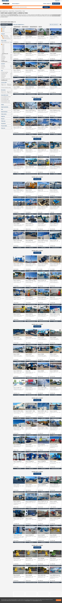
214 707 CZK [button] (52, 540)
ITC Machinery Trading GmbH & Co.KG (43, 508)
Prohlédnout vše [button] (5, 53)
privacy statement (35, 600)
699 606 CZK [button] (16, 92)
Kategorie (3, 33)
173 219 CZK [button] (28, 302)
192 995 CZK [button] (52, 466)
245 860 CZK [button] (40, 172)
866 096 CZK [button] (28, 416)
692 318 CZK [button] (52, 359)
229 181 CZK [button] (28, 92)
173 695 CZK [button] (52, 416)
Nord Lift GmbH (31, 525)
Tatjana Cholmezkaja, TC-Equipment (55, 451)
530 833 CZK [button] (52, 393)
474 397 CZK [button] (28, 155)
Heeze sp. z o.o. (55, 197)
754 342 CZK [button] (28, 132)
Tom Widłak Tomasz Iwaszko (31, 230)
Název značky (3, 40)
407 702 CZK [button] (16, 540)
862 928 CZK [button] (28, 450)
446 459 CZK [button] (52, 342)
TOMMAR (55, 394)
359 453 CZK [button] (52, 376)
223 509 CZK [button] (16, 245)
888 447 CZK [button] (52, 115)
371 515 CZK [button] (16, 466)
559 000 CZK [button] (52, 58)
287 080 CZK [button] (16, 580)
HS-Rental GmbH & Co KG (55, 582)
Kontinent (3, 63)
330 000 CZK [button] (52, 42)
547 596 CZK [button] (16, 359)
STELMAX (43, 213)
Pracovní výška (4, 125)
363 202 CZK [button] (52, 132)
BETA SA (19, 117)
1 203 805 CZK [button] (16, 523)
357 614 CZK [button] (16, 342)
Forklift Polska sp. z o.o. (19, 287)
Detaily (2, 104)
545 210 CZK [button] (28, 42)
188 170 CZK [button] (28, 342)
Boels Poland (43, 117)
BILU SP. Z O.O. (31, 134)
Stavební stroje (5, 11)
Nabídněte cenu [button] (29, 376)
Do (7, 91)
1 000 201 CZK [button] (16, 416)
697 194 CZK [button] (52, 580)
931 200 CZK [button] (52, 433)
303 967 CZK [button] (40, 466)
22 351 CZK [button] (40, 212)
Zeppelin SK (43, 77)
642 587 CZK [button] (52, 172)
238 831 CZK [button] (28, 580)
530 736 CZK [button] (28, 172)
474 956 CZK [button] (16, 212)
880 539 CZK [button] (40, 376)
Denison (19, 394)
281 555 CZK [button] (40, 115)
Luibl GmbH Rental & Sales (19, 525)
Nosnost (2, 118)
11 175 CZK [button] (40, 269)
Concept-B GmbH (19, 451)
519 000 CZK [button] (40, 58)
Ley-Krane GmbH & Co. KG (43, 451)
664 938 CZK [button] (40, 132)
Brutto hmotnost (4, 111)
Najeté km (3, 116)
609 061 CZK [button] (16, 172)
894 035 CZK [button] (16, 433)
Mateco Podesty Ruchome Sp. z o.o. (19, 134)
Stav (2, 109)
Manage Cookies (27, 600)
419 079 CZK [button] (28, 115)
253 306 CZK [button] (40, 450)
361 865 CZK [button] (40, 523)
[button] (6, 24)
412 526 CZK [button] (52, 523)
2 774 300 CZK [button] (53, 92)
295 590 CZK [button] (28, 195)
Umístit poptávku (37, 99)
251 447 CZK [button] (16, 115)
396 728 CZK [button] (52, 229)
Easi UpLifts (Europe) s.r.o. (31, 77)
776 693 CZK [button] (40, 416)
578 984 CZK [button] (16, 132)
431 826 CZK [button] (28, 523)
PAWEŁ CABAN (31, 117)
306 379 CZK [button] (28, 466)
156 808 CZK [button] (16, 376)
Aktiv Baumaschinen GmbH (56, 468)
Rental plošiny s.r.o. (55, 43)
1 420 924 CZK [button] (53, 75)
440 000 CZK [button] (16, 58)
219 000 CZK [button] (16, 42)
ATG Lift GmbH (43, 542)
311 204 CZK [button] (40, 433)
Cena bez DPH (4, 82)
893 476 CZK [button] (28, 359)
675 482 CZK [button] (40, 75)
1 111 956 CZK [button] (28, 393)
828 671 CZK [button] (16, 450)
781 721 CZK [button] (16, 229)
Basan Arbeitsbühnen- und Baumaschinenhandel (20, 565)
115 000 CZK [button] (16, 75)
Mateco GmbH (19, 468)
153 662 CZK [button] (52, 302)
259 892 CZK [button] (28, 245)
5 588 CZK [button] (52, 212)
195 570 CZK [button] (16, 302)
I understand (58, 600)
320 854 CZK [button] (52, 245)
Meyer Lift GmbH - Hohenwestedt (55, 491)
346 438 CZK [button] (40, 359)
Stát (2, 70)
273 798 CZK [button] (40, 229)
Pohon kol (3, 128)
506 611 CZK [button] (40, 92)
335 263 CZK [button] (40, 155)
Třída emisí (3, 121)
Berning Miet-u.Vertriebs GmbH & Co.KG (19, 508)
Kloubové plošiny (18, 11)
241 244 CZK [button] (16, 490)
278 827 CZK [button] (28, 319)
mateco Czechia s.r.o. (31, 43)
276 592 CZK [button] (40, 319)
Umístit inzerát (56, 3)
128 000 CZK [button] (40, 42)
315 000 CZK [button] (28, 58)
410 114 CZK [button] (28, 75)
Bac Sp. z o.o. (43, 197)
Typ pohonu (3, 123)
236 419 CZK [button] (52, 490)
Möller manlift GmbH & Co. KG (19, 542)
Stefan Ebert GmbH (31, 508)
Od (1, 91)
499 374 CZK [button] (28, 433)
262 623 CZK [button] (52, 155)
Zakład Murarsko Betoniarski (43, 173)
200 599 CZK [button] (16, 319)
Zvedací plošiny (11, 11)
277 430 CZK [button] (28, 540)
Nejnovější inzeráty (4, 95)
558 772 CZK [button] (52, 319)
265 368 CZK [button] (28, 490)
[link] (19, 32)
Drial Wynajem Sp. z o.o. (55, 247)
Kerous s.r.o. (19, 43)
